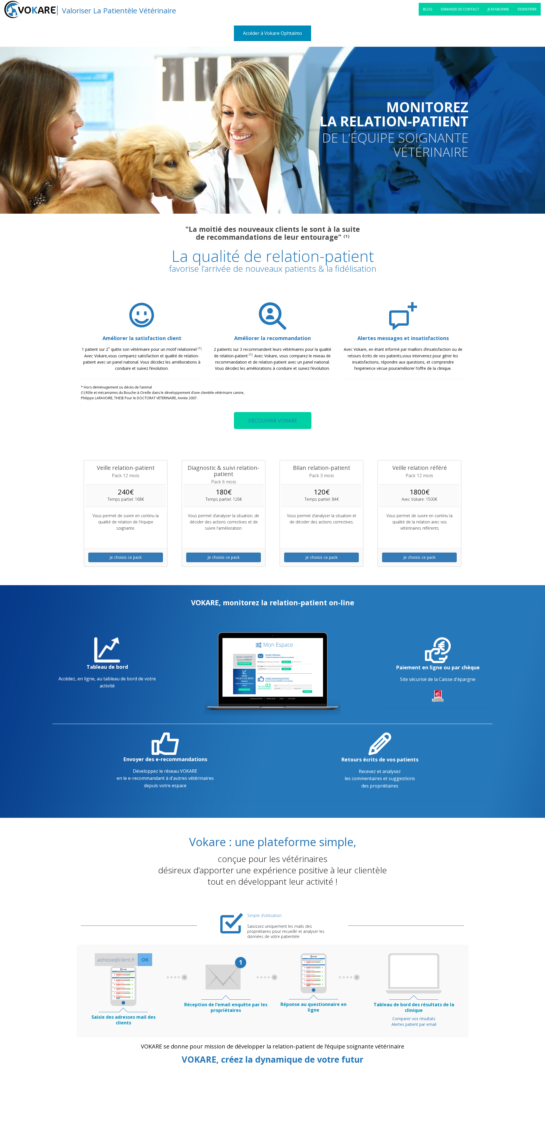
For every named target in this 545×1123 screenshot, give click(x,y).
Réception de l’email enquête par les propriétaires (225, 1007)
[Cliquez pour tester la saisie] (123, 985)
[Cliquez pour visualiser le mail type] (226, 973)
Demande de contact (460, 9)
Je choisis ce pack (126, 557)
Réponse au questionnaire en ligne (313, 1007)
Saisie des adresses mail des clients (123, 1020)
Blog (427, 9)
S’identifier (526, 9)
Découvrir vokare (272, 420)
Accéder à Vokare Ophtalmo (272, 33)
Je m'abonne (498, 9)
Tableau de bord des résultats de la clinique (414, 1007)
